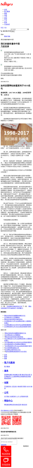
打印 (27, 93)
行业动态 (7, 24)
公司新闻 (22, 396)
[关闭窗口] (20, 308)
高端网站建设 (8, 374)
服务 (5, 13)
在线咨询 (3, 444)
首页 (5, 9)
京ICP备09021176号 (7, 410)
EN (6, 27)
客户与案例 (9, 362)
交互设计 (14, 386)
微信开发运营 (26, 374)
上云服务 (14, 376)
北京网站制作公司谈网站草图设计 (15, 344)
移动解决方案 (17, 374)
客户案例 (7, 11)
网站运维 (20, 376)
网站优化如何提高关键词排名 (13, 319)
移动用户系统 (22, 386)
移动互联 (18, 404)
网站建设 (7, 404)
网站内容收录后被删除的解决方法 (14, 315)
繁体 (5, 36)
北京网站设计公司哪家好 (12, 317)
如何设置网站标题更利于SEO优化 (16, 351)
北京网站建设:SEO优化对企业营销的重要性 (17, 325)
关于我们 (7, 396)
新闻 (5, 19)
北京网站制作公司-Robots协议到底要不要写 (17, 326)
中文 (2, 27)
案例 (5, 356)
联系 (5, 22)
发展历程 (13, 396)
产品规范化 (7, 386)
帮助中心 (8, 400)
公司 (5, 17)
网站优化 (12, 404)
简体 (8, 36)
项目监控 (24, 404)
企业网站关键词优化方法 (14, 306)
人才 (5, 20)
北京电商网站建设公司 (12, 348)
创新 (5, 15)
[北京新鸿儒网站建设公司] (7, 5)
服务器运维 (26, 376)
